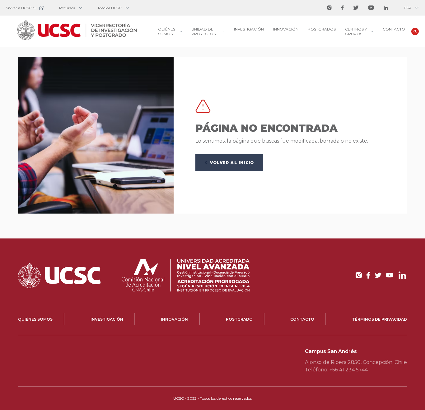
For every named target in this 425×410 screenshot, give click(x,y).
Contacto (394, 29)
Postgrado (239, 319)
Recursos (67, 8)
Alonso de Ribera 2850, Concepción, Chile (356, 362)
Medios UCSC (110, 8)
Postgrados (322, 29)
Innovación (285, 29)
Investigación (249, 29)
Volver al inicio (232, 162)
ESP (407, 8)
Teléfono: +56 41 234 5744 (336, 370)
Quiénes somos (35, 319)
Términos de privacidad (379, 319)
